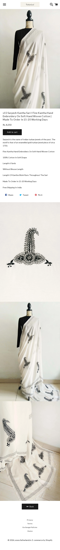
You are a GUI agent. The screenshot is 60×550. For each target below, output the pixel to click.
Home (30, 531)
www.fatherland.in (23, 540)
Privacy (30, 520)
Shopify (49, 540)
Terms (30, 524)
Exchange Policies (30, 527)
